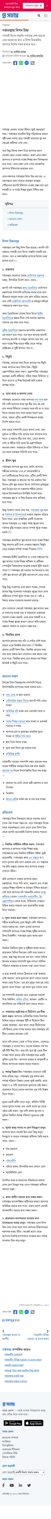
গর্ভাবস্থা (5, 25)
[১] (13, 260)
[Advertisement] (25, 98)
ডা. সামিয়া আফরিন (35, 56)
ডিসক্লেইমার (7, 1445)
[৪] (41, 548)
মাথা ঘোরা (10, 695)
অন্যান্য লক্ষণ (16, 219)
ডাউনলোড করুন (32, 6)
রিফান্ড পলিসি (8, 1457)
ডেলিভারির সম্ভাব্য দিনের (17, 701)
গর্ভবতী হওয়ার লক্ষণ (14, 1365)
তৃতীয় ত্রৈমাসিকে (10, 330)
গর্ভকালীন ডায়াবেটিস (28, 897)
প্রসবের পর (7, 771)
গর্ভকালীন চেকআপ (13, 1355)
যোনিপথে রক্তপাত (35, 276)
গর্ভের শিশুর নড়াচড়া (15, 721)
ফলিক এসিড (22, 999)
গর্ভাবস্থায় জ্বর (37, 510)
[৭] (33, 644)
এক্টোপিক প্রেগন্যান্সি (21, 301)
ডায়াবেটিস (11, 1161)
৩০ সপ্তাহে (34, 858)
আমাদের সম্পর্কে (10, 1438)
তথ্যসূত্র (9, 1320)
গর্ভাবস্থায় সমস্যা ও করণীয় (11, 1337)
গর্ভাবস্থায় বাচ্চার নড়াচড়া (15, 1381)
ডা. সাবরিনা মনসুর (18, 52)
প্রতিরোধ (14, 225)
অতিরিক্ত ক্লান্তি (13, 754)
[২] (10, 531)
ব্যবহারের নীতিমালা (11, 1449)
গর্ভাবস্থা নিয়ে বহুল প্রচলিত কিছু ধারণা (21, 1371)
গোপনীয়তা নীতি (9, 1453)
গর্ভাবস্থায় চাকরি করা (14, 1376)
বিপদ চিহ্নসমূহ (16, 213)
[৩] (38, 548)
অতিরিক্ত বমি (12, 711)
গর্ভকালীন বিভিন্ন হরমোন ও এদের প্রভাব (38, 1337)
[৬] (9, 569)
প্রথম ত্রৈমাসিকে (29, 288)
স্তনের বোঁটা (11, 799)
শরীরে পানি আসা (23, 736)
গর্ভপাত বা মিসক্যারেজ (15, 515)
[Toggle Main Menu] (46, 16)
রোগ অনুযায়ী (8, 1472)
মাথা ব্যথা (38, 400)
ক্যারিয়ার (6, 1442)
